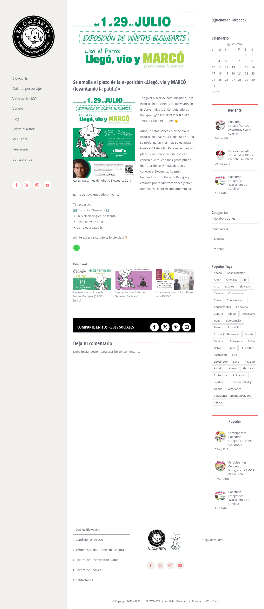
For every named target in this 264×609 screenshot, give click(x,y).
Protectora (220, 375)
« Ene (215, 92)
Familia (249, 334)
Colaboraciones (224, 218)
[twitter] (160, 565)
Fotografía (236, 341)
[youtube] (180, 565)
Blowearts (245, 286)
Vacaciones (234, 389)
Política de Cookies (88, 570)
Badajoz (229, 286)
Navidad (249, 361)
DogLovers (248, 314)
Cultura (218, 314)
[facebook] (150, 565)
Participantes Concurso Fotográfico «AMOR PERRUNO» (241, 468)
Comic (218, 300)
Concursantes (222, 307)
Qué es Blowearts (88, 529)
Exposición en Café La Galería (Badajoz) (130, 294)
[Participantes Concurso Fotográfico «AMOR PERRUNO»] (220, 463)
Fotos (251, 341)
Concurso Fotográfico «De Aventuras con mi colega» (240, 127)
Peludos (219, 368)
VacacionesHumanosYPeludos (232, 395)
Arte (216, 286)
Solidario (219, 382)
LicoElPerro (221, 361)
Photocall (248, 368)
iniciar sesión (90, 352)
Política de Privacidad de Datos (97, 560)
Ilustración (220, 355)
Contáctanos (84, 580)
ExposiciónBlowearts (226, 334)
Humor (230, 348)
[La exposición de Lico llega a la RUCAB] (175, 279)
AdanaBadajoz (236, 273)
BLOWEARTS (153, 601)
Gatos (217, 348)
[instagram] (170, 565)
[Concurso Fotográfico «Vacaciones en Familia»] (220, 178)
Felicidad (219, 341)
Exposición (234, 327)
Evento (218, 327)
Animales (231, 279)
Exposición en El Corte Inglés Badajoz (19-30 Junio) (88, 296)
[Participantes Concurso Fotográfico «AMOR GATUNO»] (220, 434)
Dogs (217, 320)
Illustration (247, 348)
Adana (218, 273)
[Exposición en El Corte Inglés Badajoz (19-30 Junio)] (92, 279)
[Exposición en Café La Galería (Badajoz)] (133, 279)
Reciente (235, 110)
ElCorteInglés (233, 320)
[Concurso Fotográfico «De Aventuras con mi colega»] (220, 122)
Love (236, 361)
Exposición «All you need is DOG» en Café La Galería (240, 155)
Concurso (242, 307)
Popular (235, 421)
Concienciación (236, 300)
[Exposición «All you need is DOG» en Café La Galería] (220, 152)
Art (244, 279)
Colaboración (236, 293)
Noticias (219, 239)
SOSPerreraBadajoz (242, 382)
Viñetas (219, 249)
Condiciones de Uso (89, 540)
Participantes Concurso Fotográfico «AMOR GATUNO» (241, 439)
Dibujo (232, 314)
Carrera (218, 293)
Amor (217, 279)
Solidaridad (239, 375)
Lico (234, 355)
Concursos (221, 229)
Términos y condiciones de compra (100, 550)
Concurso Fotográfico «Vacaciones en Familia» (238, 182)
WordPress (212, 601)
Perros (233, 368)
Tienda (218, 389)
